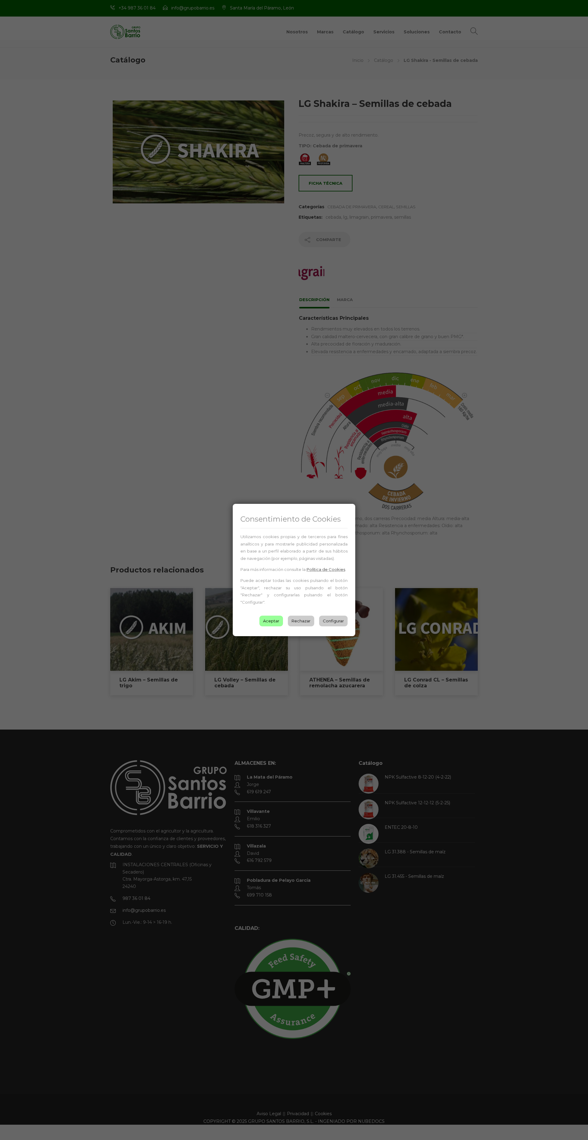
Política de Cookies (326, 569)
